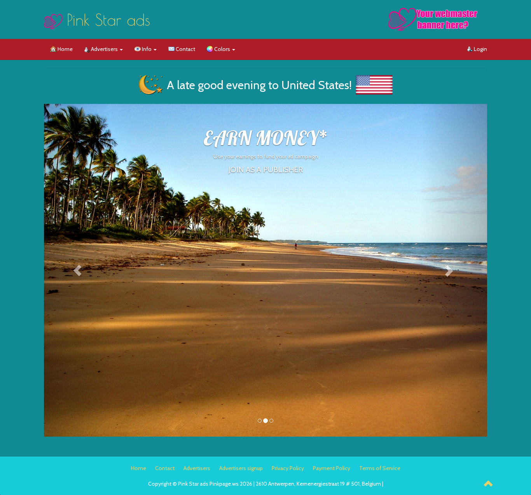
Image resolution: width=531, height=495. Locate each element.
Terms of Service (379, 468)
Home (64, 49)
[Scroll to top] (488, 484)
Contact (185, 49)
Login (480, 49)
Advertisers (104, 49)
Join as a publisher (265, 169)
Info (147, 49)
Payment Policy (331, 468)
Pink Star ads (108, 20)
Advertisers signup (241, 468)
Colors (222, 49)
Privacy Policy (288, 468)
